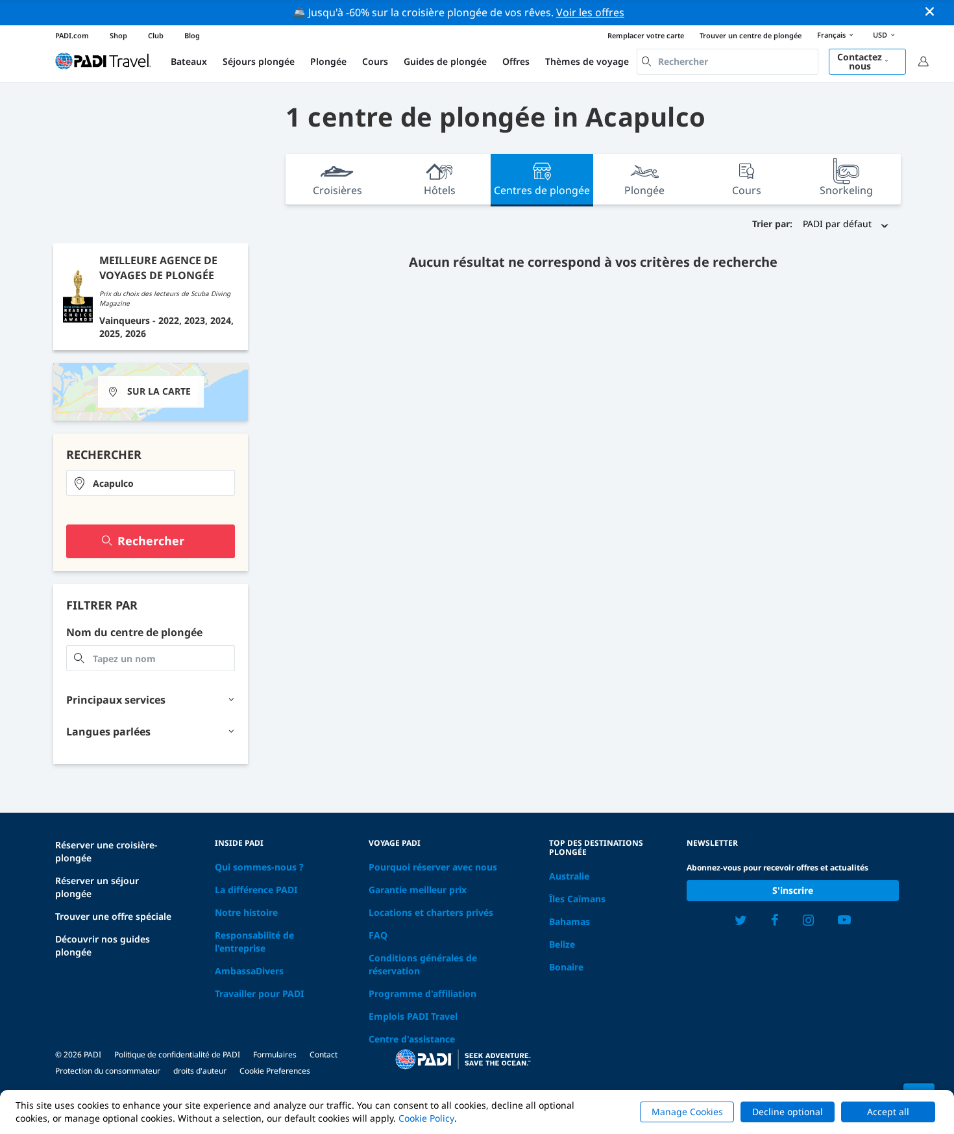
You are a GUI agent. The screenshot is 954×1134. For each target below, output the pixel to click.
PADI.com (72, 35)
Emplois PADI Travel (413, 1016)
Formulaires (275, 1054)
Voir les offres (590, 12)
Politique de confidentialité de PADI (177, 1054)
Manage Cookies (687, 1111)
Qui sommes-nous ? (259, 867)
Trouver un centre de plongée (750, 35)
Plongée (328, 61)
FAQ (378, 935)
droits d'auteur (199, 1070)
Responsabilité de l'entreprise (254, 941)
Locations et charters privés (431, 912)
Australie (569, 876)
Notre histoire (246, 912)
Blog (192, 35)
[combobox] (727, 62)
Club (156, 35)
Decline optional (787, 1111)
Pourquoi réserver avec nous (433, 867)
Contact (323, 1054)
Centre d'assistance (412, 1039)
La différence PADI (256, 889)
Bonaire (566, 967)
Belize (562, 944)
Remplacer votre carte (645, 35)
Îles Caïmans (577, 899)
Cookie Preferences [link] (274, 1070)
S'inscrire (792, 890)
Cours (375, 61)
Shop (118, 35)
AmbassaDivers (249, 971)
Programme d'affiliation (422, 993)
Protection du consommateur (107, 1070)
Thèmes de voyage (587, 61)
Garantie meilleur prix (418, 889)
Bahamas (569, 921)
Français (831, 35)
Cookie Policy (426, 1118)
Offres (516, 61)
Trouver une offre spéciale (113, 916)
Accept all (888, 1111)
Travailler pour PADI (259, 993)
